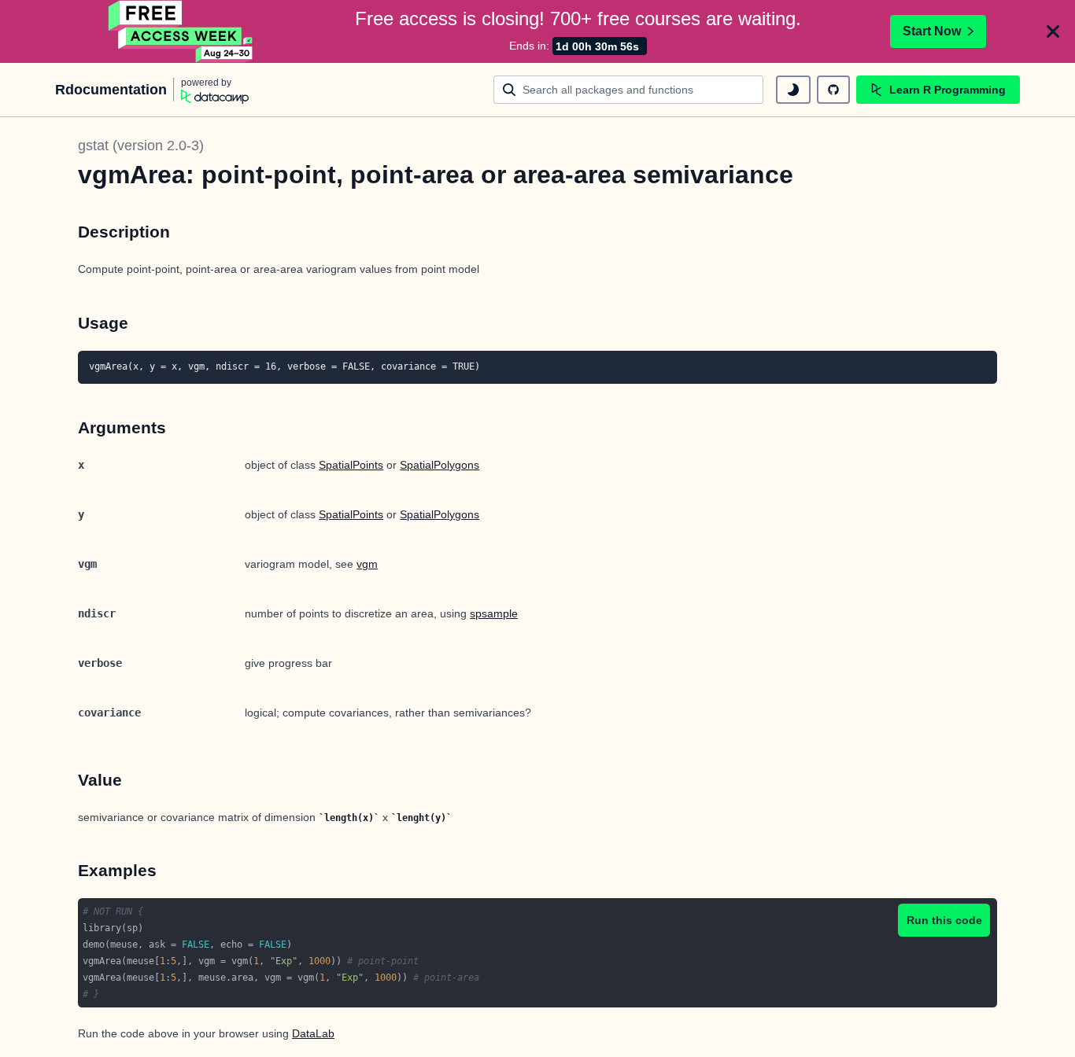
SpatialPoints (351, 465)
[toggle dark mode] (793, 90)
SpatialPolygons (439, 465)
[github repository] (833, 90)
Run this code (944, 920)
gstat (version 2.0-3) (141, 145)
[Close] (1053, 31)
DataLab (313, 1033)
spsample (494, 613)
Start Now (932, 31)
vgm (367, 564)
